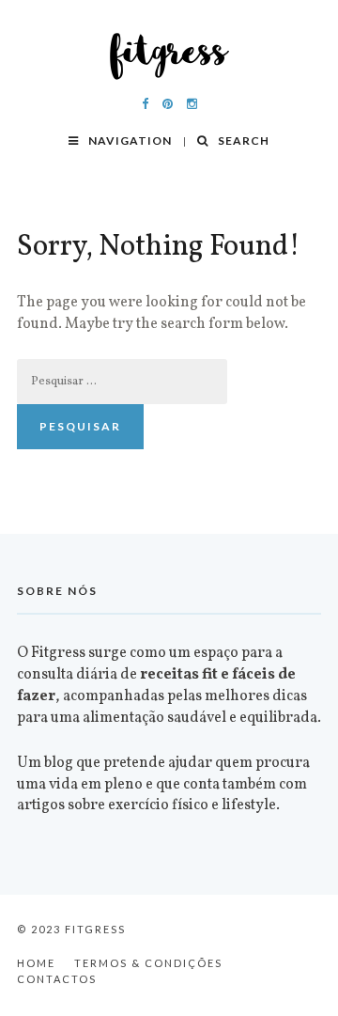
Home (36, 963)
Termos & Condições (148, 963)
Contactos (57, 979)
